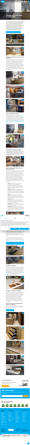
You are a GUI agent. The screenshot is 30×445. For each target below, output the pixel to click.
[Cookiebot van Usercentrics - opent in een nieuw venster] (25, 215)
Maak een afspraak (10, 310)
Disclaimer (19, 435)
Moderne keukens (16, 422)
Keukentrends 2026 (10, 417)
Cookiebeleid (14, 435)
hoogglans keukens (17, 121)
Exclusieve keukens (17, 412)
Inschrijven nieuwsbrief (3, 418)
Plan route (11, 429)
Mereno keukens (23, 418)
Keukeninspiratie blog (4, 423)
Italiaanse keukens (18, 120)
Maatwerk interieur (10, 421)
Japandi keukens (16, 415)
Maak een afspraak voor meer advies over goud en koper (15, 243)
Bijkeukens (10, 415)
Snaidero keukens (23, 421)
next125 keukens (23, 416)
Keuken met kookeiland (17, 417)
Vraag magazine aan (3, 416)
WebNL (25, 435)
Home (7, 13)
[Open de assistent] (28, 443)
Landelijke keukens (17, 419)
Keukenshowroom (4, 424)
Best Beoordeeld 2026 (10, 413)
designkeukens (11, 121)
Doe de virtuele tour (3, 420)
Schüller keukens (23, 414)
